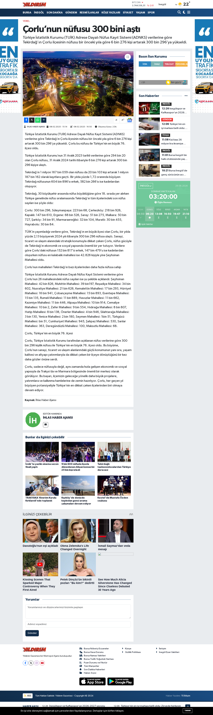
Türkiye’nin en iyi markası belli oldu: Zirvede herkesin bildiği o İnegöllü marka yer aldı (173, 126)
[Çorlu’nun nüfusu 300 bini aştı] (78, 83)
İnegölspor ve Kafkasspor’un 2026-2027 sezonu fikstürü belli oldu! (173, 111)
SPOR (151, 12)
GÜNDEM (71, 12)
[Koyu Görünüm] (184, 12)
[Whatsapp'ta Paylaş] (38, 120)
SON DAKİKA (55, 12)
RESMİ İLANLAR (89, 12)
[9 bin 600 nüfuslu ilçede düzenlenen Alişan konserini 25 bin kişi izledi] (78, 451)
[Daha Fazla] (43, 120)
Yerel (26, 21)
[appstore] (93, 681)
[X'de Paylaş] (31, 120)
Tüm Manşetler (91, 666)
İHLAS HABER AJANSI (36, 127)
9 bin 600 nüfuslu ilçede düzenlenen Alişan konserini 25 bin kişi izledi (77, 467)
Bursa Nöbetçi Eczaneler (96, 648)
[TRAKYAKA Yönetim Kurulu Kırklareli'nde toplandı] (42, 485)
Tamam (187, 710)
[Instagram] (36, 663)
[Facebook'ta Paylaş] (26, 120)
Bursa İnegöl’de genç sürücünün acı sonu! (174, 173)
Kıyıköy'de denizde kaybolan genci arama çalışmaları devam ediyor (76, 500)
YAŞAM (140, 12)
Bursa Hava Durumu (94, 652)
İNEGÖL (39, 12)
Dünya (165, 135)
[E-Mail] (45, 424)
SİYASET (128, 12)
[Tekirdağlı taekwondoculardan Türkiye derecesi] (114, 451)
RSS (29, 696)
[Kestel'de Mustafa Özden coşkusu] (114, 485)
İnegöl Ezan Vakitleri (169, 652)
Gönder (32, 633)
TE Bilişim (185, 696)
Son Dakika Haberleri (94, 669)
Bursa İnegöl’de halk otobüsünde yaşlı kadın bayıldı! (174, 157)
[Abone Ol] (129, 120)
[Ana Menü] (188, 12)
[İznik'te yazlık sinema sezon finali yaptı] (42, 451)
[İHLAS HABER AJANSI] (32, 419)
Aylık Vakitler (147, 224)
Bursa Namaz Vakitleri (95, 655)
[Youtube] (42, 663)
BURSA (27, 12)
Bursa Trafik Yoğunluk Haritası (99, 659)
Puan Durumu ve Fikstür (95, 662)
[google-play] (120, 681)
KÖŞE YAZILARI (111, 12)
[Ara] (180, 12)
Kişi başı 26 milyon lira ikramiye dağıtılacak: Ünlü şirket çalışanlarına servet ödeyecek (172, 142)
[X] (31, 663)
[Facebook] (25, 663)
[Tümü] (186, 96)
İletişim (162, 648)
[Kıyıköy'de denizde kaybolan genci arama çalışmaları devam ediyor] (78, 485)
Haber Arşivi (90, 673)
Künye (128, 648)
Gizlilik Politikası (133, 652)
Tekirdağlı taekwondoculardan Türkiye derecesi (114, 467)
